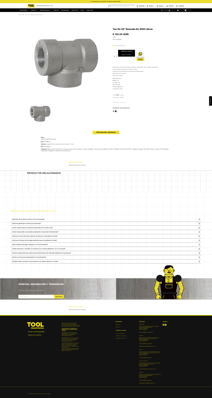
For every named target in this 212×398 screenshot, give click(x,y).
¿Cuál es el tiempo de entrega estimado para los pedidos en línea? (34, 240)
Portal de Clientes (34, 335)
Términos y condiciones (121, 335)
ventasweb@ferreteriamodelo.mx (146, 332)
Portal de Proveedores (36, 332)
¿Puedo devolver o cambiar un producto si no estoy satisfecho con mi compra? (38, 248)
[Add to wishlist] (114, 102)
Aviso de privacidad (120, 333)
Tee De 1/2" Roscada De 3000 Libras (34, 14)
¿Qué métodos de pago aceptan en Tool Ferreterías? (30, 244)
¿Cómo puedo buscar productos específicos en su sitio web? (32, 227)
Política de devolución (121, 338)
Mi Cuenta (173, 10)
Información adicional (106, 132)
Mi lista (181, 10)
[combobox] (121, 6)
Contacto (118, 327)
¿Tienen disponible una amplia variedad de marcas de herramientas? (35, 232)
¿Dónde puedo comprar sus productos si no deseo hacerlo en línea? (35, 261)
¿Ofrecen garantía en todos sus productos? (26, 223)
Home (19, 14)
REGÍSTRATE (58, 296)
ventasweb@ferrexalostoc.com (145, 357)
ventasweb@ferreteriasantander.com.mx (147, 368)
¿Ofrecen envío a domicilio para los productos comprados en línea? (35, 236)
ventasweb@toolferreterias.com (145, 343)
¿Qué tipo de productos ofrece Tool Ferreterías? (28, 219)
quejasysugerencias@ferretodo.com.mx (147, 346)
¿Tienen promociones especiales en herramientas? (29, 257)
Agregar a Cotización (127, 54)
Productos (118, 324)
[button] (24, 10)
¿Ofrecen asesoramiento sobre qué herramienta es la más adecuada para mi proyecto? (41, 253)
